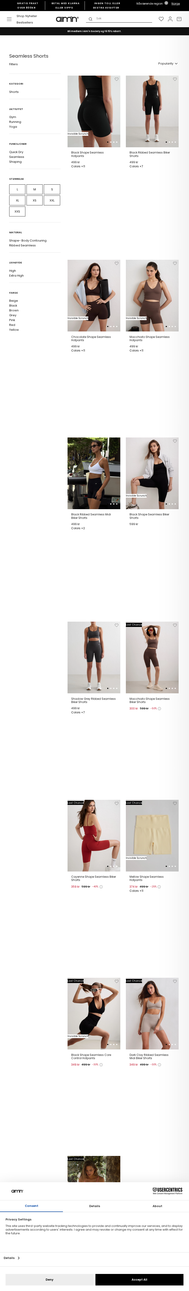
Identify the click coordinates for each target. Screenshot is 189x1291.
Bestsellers (25, 22)
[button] (107, 142)
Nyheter (31, 16)
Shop (20, 16)
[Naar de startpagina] (67, 19)
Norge (175, 4)
